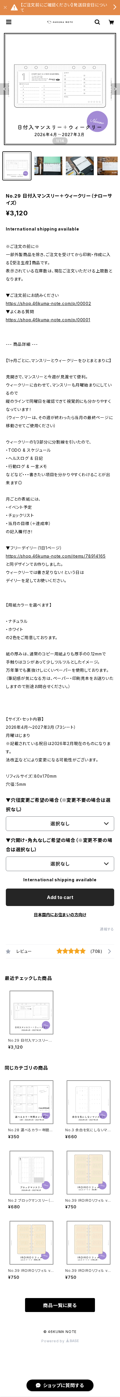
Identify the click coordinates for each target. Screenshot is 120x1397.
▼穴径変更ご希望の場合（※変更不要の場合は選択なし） (58, 804)
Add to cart (60, 897)
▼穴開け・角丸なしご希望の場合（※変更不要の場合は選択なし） (59, 844)
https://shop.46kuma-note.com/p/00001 (48, 319)
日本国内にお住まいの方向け (60, 914)
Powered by (53, 1341)
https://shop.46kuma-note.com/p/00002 (48, 303)
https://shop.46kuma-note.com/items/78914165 (55, 556)
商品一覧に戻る (60, 1305)
